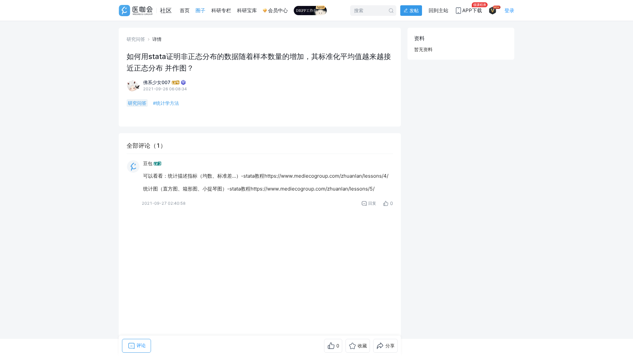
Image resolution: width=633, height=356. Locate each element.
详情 (157, 39)
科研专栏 (221, 10)
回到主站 (438, 10)
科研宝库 (247, 10)
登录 (509, 10)
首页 (185, 10)
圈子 (200, 10)
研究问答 (136, 39)
